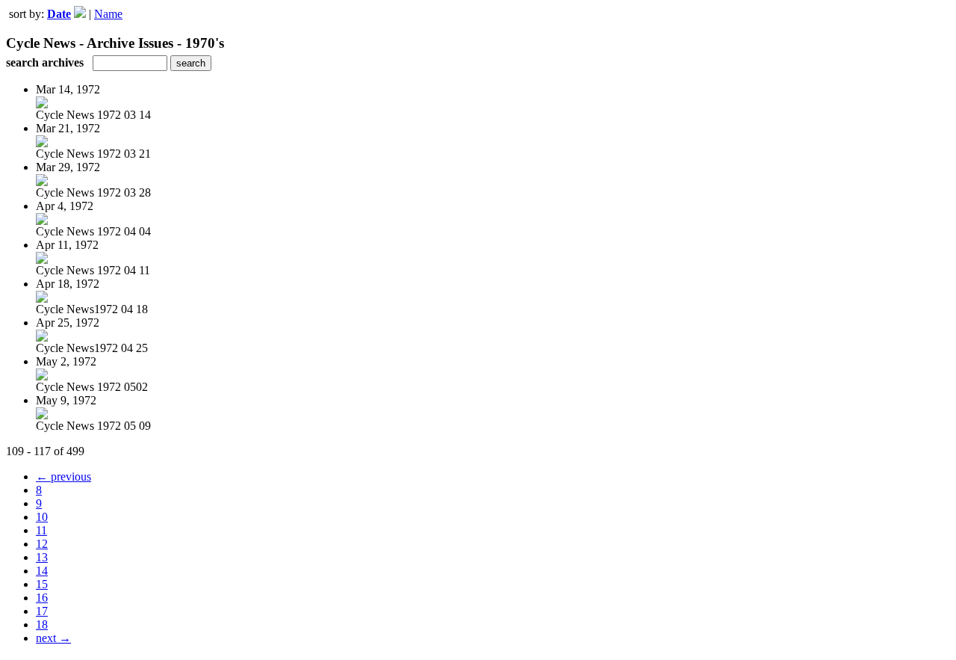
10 (42, 517)
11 (41, 530)
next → (53, 638)
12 (42, 543)
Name (108, 13)
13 (42, 557)
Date (59, 13)
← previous (63, 476)
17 (42, 611)
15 (42, 584)
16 (42, 597)
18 (42, 624)
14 (42, 570)
